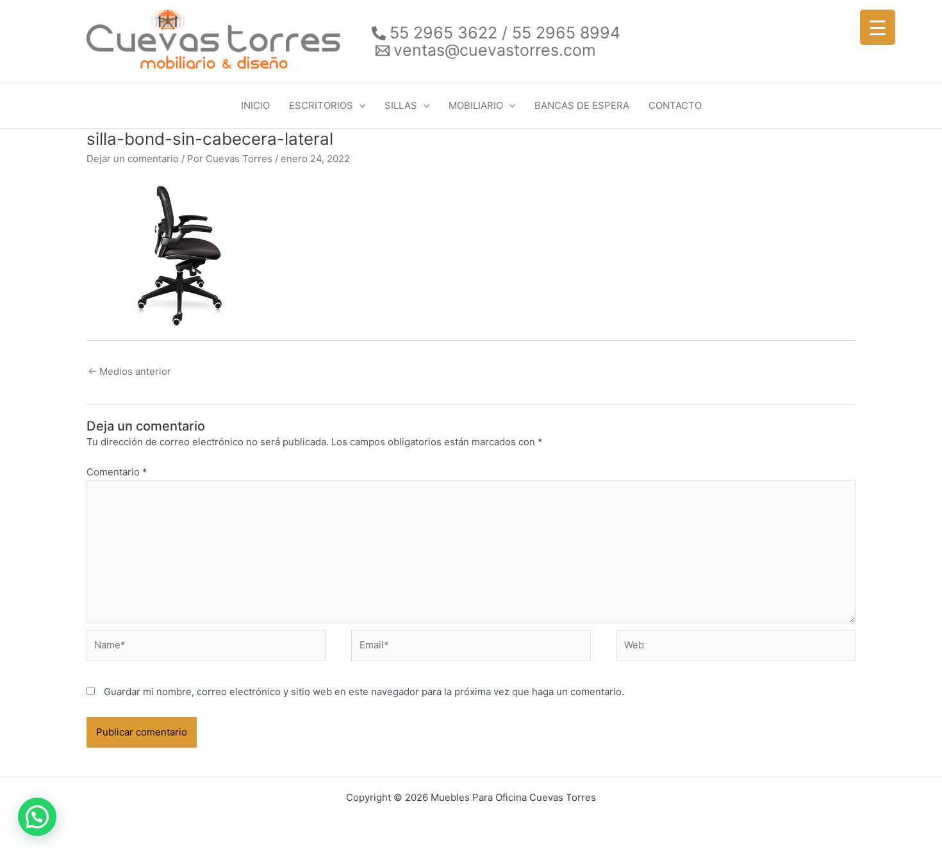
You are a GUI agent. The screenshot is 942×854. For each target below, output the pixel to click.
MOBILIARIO (476, 105)
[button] (359, 105)
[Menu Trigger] (877, 27)
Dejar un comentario (133, 158)
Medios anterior (129, 371)
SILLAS (400, 105)
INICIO (255, 105)
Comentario (117, 472)
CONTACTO (675, 105)
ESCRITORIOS (321, 105)
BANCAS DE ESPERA (581, 105)
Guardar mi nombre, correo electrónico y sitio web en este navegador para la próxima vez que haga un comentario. (364, 692)
